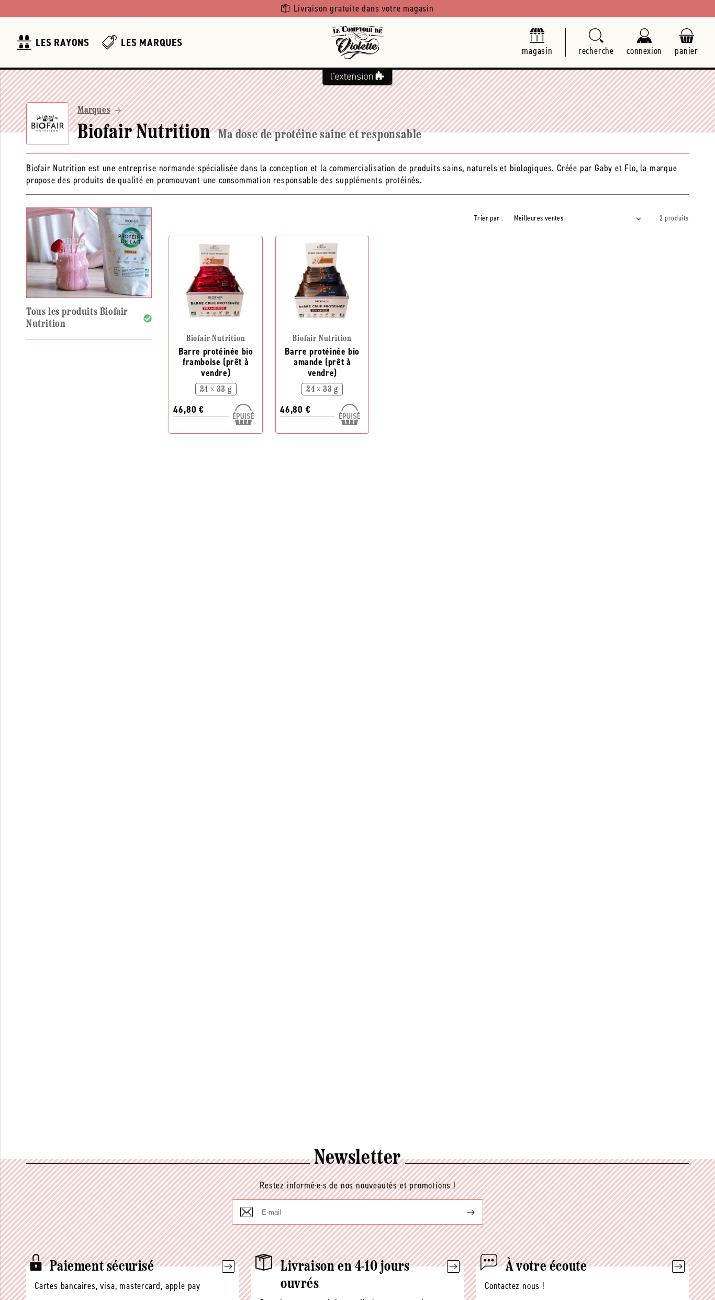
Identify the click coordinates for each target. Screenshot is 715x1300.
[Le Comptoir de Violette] (357, 42)
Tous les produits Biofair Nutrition (77, 318)
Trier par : (488, 218)
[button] (596, 42)
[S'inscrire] (462, 1212)
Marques (93, 110)
